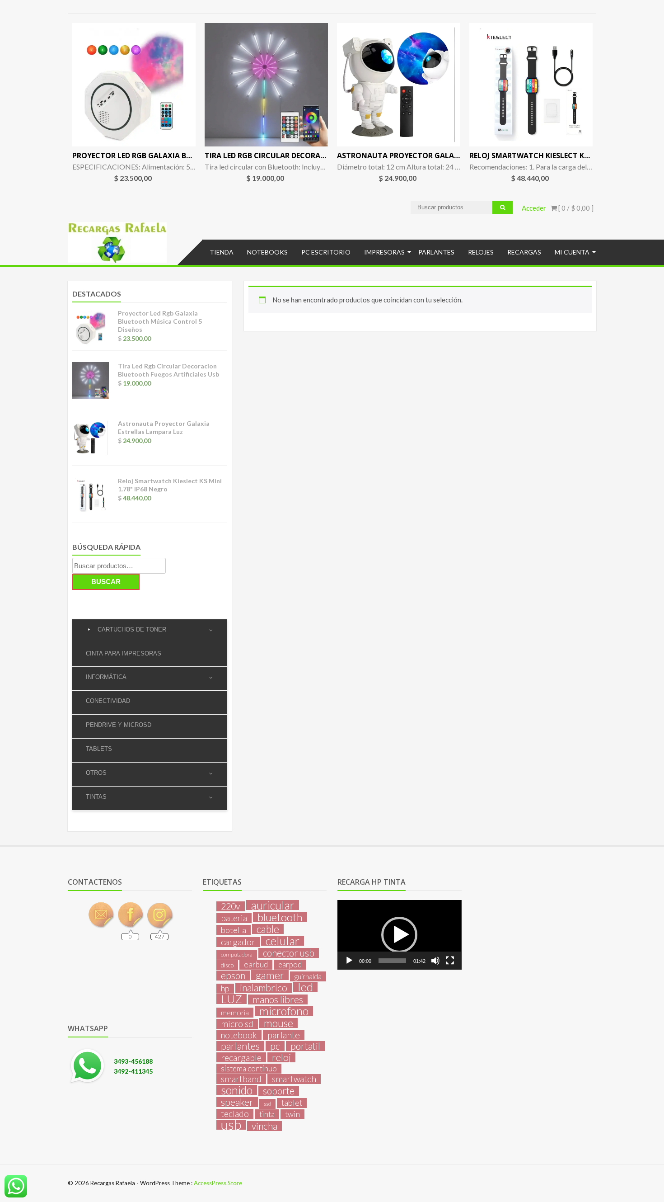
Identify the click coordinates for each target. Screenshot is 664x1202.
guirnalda (308, 976)
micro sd (237, 1024)
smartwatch (294, 1079)
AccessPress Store (218, 1183)
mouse (278, 1023)
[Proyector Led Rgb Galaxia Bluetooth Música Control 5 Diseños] (134, 84)
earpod (290, 964)
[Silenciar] (435, 960)
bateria (234, 918)
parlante (283, 1035)
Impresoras (384, 252)
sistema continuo (249, 1068)
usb (231, 1125)
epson (233, 975)
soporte (279, 1091)
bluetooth (280, 917)
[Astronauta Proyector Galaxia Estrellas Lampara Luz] (398, 84)
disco (227, 965)
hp (225, 988)
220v (230, 906)
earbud (256, 964)
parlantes (240, 1046)
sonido (237, 1090)
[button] (399, 935)
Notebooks (267, 252)
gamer (270, 975)
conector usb (288, 953)
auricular (273, 905)
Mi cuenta (572, 252)
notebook (239, 1035)
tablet (291, 1103)
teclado (235, 1114)
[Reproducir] (349, 960)
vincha (264, 1126)
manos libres (278, 999)
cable (268, 929)
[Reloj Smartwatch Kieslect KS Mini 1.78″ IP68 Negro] (531, 84)
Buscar (106, 581)
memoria (235, 1012)
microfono (284, 1011)
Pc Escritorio (326, 252)
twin (292, 1114)
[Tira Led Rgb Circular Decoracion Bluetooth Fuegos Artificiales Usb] (266, 84)
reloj (281, 1057)
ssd (267, 1104)
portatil (305, 1046)
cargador (238, 942)
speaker (237, 1102)
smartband (241, 1079)
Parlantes (436, 252)
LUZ (231, 999)
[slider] (392, 960)
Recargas (524, 252)
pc (275, 1046)
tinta (267, 1114)
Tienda (222, 252)
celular (282, 941)
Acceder (534, 208)
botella (233, 930)
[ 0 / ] (575, 208)
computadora (237, 954)
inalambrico (263, 988)
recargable (241, 1057)
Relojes (481, 252)
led (305, 987)
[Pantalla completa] (449, 960)
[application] (399, 935)
